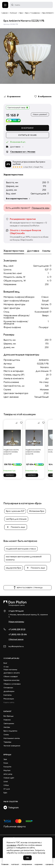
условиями (11, 845)
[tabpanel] (27, 56)
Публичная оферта (15, 826)
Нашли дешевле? (40, 114)
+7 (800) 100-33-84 (18, 634)
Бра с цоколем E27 (15, 511)
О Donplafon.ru (11, 658)
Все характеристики (17, 198)
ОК (27, 858)
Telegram (13, 807)
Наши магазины (16, 621)
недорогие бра (13, 567)
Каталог (7, 711)
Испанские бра (36, 511)
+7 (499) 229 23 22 (17, 629)
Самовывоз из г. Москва (22, 151)
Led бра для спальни (16, 519)
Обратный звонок (16, 639)
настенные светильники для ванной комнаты (24, 558)
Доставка (33, 250)
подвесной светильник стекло (21, 548)
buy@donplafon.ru (16, 646)
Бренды (7, 754)
